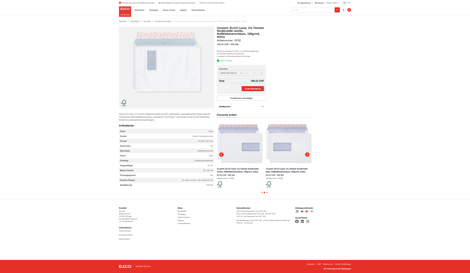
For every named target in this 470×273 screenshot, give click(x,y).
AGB (319, 264)
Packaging (182, 214)
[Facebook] (297, 222)
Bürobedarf (182, 211)
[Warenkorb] (349, 10)
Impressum (311, 264)
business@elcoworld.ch (128, 219)
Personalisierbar (184, 223)
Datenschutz (328, 264)
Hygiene (181, 220)
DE (345, 3)
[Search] (337, 9)
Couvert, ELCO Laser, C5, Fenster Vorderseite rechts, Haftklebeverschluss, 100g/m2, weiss (238, 170)
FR (349, 3)
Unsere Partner (125, 231)
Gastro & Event (183, 217)
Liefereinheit (223, 69)
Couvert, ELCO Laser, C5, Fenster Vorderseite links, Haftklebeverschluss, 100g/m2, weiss (287, 170)
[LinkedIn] (302, 222)
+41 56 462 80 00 (126, 221)
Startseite (122, 21)
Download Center (126, 235)
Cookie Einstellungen (343, 264)
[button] (221, 154)
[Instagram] (307, 222)
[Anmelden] (343, 10)
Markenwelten (124, 239)
